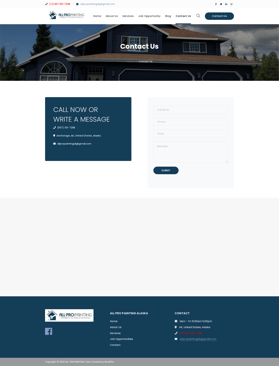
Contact (115, 345)
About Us (115, 327)
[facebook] (48, 331)
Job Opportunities (121, 339)
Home (130, 61)
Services (115, 333)
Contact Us (219, 16)
